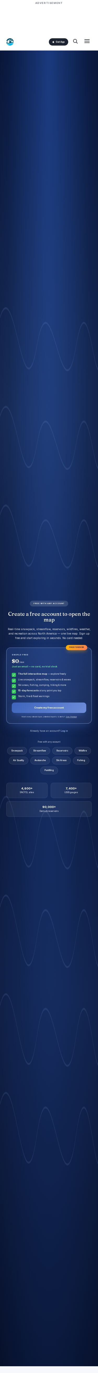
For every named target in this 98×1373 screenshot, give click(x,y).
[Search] (75, 42)
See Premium (71, 717)
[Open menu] (87, 41)
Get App (60, 42)
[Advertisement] (49, 19)
